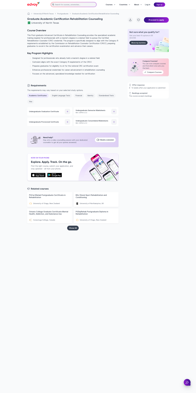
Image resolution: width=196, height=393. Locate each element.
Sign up (159, 5)
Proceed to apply (156, 20)
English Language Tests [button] (61, 95)
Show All (73, 228)
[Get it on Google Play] (54, 175)
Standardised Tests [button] (106, 95)
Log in (147, 4)
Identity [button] (90, 95)
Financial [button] (79, 95)
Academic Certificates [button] (38, 95)
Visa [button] (30, 101)
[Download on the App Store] (38, 175)
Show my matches (138, 43)
